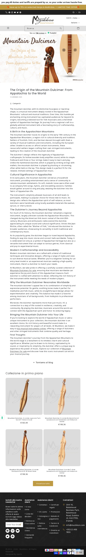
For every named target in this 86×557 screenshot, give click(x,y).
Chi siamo (43, 512)
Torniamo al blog (44, 362)
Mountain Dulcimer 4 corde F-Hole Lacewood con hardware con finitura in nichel (62, 471)
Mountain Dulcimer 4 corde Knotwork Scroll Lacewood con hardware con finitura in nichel (62, 419)
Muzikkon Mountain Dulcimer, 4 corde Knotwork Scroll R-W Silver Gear (24, 470)
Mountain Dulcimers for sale (23, 270)
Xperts (19, 554)
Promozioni (55, 512)
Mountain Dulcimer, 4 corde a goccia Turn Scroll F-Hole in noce (24, 419)
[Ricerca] (60, 28)
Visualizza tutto (43, 483)
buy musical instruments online (31, 328)
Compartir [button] (17, 103)
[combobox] (44, 28)
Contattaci (43, 505)
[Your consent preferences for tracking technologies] (2, 418)
